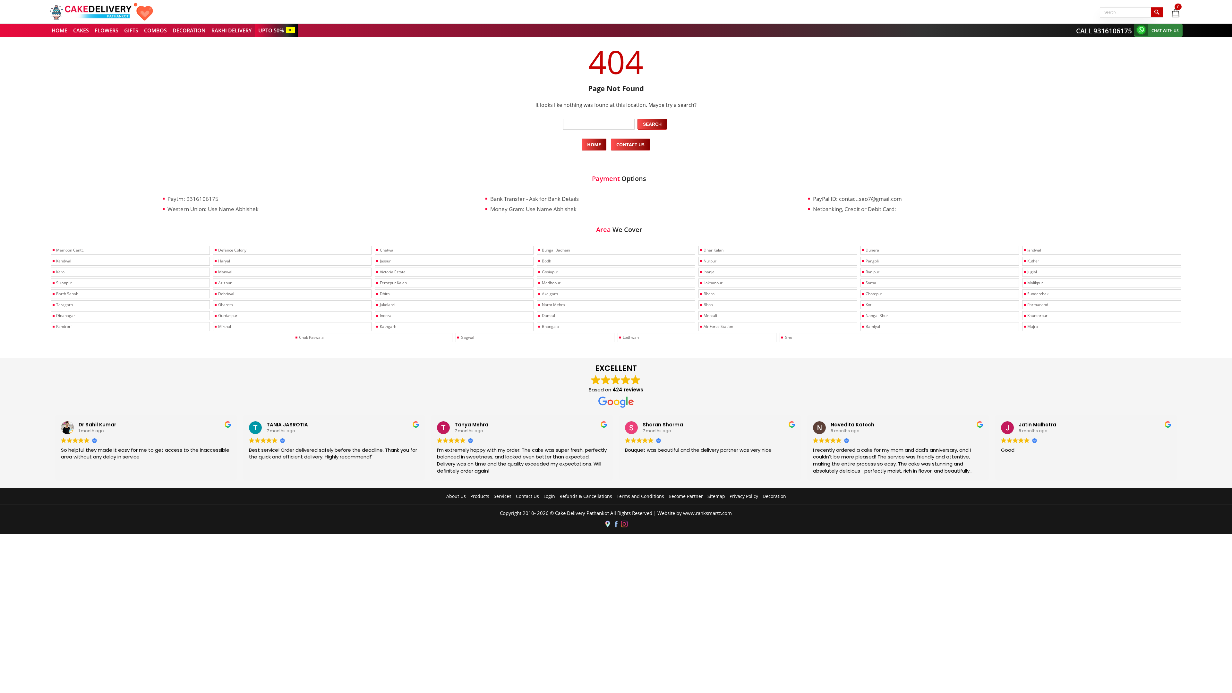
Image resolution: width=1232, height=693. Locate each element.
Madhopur (551, 283)
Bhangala (550, 326)
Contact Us (630, 144)
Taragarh (64, 304)
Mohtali (710, 315)
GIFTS (131, 30)
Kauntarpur (1037, 315)
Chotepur (874, 293)
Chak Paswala (311, 337)
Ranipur (872, 272)
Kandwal (63, 261)
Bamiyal (873, 326)
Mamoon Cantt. (70, 250)
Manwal (225, 272)
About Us (456, 496)
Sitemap (716, 496)
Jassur (385, 261)
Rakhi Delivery (231, 30)
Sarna (871, 283)
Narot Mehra (553, 304)
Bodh (546, 261)
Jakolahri (387, 304)
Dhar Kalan (713, 250)
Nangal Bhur (877, 315)
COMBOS (155, 30)
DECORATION (189, 30)
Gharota (225, 304)
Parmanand (1037, 304)
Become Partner (686, 496)
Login (549, 496)
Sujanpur (64, 283)
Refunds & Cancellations (586, 496)
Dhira (385, 293)
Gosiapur (550, 272)
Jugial (1032, 272)
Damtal (548, 315)
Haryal (224, 261)
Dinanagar (65, 315)
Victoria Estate (393, 272)
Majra (1032, 326)
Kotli (869, 304)
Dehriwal (226, 293)
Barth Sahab (67, 293)
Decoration (774, 496)
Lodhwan (631, 337)
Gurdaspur (227, 315)
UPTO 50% (271, 30)
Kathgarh (388, 326)
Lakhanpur (713, 283)
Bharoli (710, 293)
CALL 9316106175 (1104, 30)
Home (594, 144)
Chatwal (387, 250)
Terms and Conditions (640, 496)
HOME (59, 30)
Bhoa (708, 304)
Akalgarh (550, 293)
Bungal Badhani (556, 250)
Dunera (872, 250)
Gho (788, 337)
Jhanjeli (710, 272)
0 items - (1178, 7)
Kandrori (64, 326)
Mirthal (224, 326)
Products (479, 496)
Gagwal (467, 337)
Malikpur (1035, 283)
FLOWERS (106, 30)
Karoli (61, 272)
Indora (385, 315)
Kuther (1033, 261)
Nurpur (710, 261)
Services (502, 496)
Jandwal (1034, 250)
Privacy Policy (744, 496)
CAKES (81, 30)
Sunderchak (1037, 293)
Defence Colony (232, 250)
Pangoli (872, 261)
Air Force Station (718, 326)
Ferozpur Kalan (393, 283)
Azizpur (225, 283)
